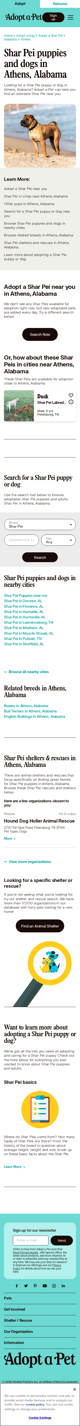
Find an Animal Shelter (40, 926)
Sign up (53, 17)
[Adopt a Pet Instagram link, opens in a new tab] (55, 1285)
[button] (71, 395)
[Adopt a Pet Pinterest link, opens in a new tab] (36, 1285)
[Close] (75, 1389)
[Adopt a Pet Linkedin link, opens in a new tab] (63, 1285)
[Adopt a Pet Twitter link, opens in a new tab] (27, 1285)
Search (40, 557)
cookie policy (35, 1404)
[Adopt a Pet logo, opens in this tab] (40, 1364)
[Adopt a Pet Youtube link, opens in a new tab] (45, 1285)
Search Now (40, 334)
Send (62, 1240)
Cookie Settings (40, 1418)
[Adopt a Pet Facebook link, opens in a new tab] (17, 1285)
